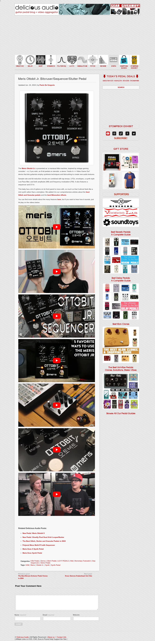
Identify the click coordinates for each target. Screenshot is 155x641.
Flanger (82, 60)
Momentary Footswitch (83, 561)
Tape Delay (30, 62)
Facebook (134, 65)
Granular (113, 61)
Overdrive (40, 63)
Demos (43, 561)
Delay (30, 60)
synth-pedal (55, 565)
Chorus (82, 57)
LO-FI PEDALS (63, 561)
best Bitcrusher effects (56, 195)
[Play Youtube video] (56, 226)
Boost (50, 60)
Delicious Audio (23, 637)
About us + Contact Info (57, 637)
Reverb (103, 61)
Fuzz (40, 61)
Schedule (134, 62)
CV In (113, 58)
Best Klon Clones (121, 324)
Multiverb (103, 58)
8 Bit (71, 63)
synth (47, 565)
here (59, 199)
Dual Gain (40, 66)
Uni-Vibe (82, 67)
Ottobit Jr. (31, 168)
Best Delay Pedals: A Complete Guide (121, 279)
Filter (61, 62)
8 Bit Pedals (35, 561)
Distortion (40, 58)
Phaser (82, 62)
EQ (61, 60)
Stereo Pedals (45, 563)
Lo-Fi (71, 61)
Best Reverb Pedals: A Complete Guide (121, 233)
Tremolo (82, 65)
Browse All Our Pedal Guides (120, 413)
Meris (24, 168)
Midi (71, 561)
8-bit (27, 565)
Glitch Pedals (52, 561)
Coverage (134, 60)
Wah (61, 65)
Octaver (92, 65)
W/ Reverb (30, 65)
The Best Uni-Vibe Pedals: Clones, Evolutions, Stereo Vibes (120, 368)
